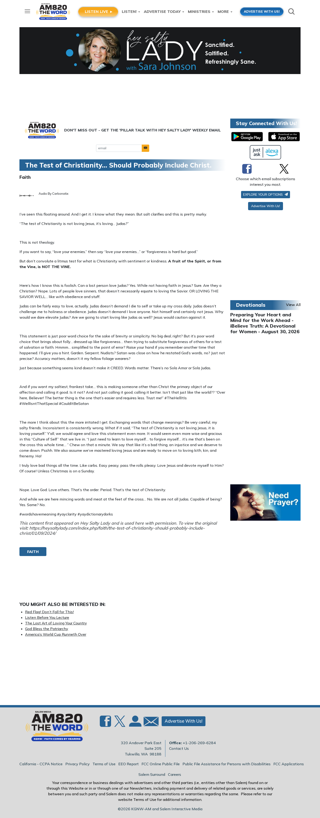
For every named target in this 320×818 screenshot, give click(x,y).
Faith (25, 177)
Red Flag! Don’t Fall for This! (49, 611)
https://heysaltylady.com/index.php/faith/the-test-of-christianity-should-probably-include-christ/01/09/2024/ (112, 530)
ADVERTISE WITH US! (262, 11)
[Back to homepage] (54, 727)
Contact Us (179, 748)
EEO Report (128, 764)
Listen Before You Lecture (47, 617)
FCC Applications (288, 764)
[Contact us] (149, 722)
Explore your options (263, 194)
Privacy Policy (77, 764)
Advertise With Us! (265, 206)
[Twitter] (284, 168)
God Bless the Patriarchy (46, 628)
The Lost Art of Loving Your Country (56, 623)
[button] (145, 148)
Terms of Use (104, 764)
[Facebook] (247, 168)
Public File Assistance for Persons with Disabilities (226, 764)
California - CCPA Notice (41, 764)
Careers (174, 774)
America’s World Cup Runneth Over (55, 634)
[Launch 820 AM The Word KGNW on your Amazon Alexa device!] (265, 152)
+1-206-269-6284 (199, 742)
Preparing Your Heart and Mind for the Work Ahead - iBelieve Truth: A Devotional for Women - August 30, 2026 (264, 323)
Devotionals (250, 305)
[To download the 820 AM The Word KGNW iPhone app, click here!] (284, 136)
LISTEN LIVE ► (99, 11)
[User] (134, 724)
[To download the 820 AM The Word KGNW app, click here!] (247, 136)
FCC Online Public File (160, 764)
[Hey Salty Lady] (160, 50)
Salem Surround (151, 774)
